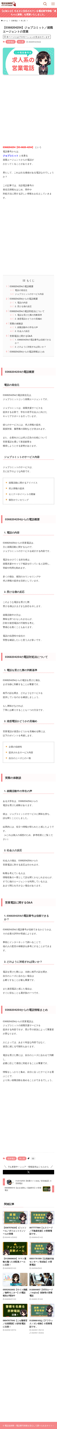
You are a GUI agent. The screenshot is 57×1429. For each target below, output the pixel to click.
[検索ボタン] (45, 4)
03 (33, 1158)
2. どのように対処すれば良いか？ (30, 346)
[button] (28, 1172)
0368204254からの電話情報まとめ (27, 351)
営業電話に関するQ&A (21, 335)
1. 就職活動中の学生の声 (26, 327)
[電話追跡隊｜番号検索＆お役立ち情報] (9, 4)
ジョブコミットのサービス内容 (29, 293)
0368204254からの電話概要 (24, 298)
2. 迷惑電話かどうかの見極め (28, 318)
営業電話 (10, 41)
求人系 (20, 41)
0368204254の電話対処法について (27, 311)
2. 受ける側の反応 (23, 306)
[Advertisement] (28, 107)
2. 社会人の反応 (22, 330)
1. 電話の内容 (21, 302)
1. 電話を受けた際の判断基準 (28, 314)
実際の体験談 (16, 323)
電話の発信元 (21, 290)
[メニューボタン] (53, 4)
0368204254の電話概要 (21, 286)
